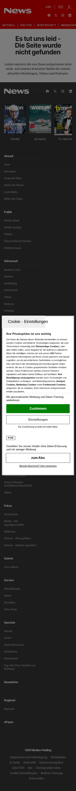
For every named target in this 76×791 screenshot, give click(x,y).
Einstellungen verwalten (38, 419)
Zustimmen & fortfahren (38, 408)
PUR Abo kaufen (38, 457)
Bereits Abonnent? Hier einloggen (38, 466)
